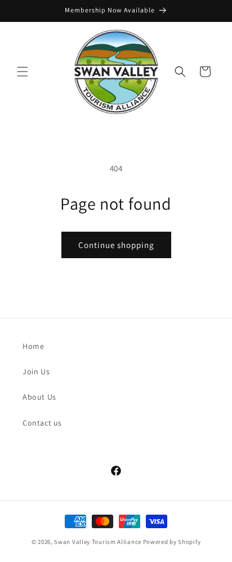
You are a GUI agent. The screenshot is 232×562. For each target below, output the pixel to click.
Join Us (36, 371)
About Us (39, 397)
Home (33, 346)
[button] (22, 71)
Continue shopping (116, 245)
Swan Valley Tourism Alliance (97, 542)
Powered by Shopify (172, 542)
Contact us (42, 423)
